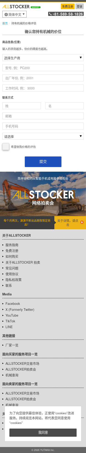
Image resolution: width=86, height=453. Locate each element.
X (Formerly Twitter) (20, 309)
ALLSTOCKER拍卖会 (21, 369)
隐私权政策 (14, 279)
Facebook (13, 303)
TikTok (10, 321)
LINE (9, 326)
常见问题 (12, 268)
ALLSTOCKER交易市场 (22, 363)
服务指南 (12, 244)
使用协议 (12, 273)
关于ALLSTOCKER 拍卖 (23, 262)
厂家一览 (12, 345)
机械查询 (12, 375)
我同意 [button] (43, 432)
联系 (9, 285)
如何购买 (12, 256)
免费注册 (67, 6)
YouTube (12, 315)
